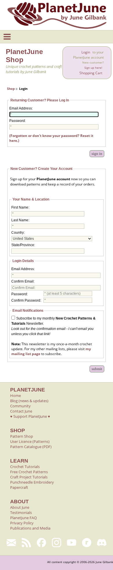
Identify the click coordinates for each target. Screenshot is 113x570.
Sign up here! (93, 68)
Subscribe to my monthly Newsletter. (53, 326)
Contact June (21, 411)
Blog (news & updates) (29, 400)
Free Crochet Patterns (29, 471)
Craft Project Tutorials (29, 477)
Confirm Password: (26, 300)
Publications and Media (30, 528)
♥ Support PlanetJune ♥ (30, 416)
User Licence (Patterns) (30, 441)
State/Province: (23, 245)
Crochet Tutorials (25, 466)
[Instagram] (56, 542)
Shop (11, 88)
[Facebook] (41, 542)
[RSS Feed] (26, 542)
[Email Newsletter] (11, 542)
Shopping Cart (90, 72)
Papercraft (19, 487)
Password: (17, 121)
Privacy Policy (22, 523)
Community (20, 406)
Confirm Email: (22, 281)
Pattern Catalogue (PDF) (31, 446)
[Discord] (101, 542)
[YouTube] (71, 542)
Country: (18, 233)
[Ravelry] (86, 542)
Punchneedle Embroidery (32, 482)
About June (19, 507)
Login (85, 52)
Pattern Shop (21, 436)
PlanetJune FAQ (23, 517)
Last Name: (20, 220)
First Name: (20, 207)
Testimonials (21, 512)
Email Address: (21, 108)
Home (15, 395)
